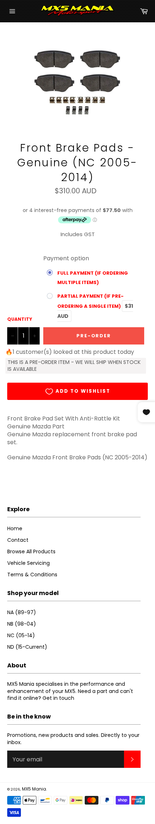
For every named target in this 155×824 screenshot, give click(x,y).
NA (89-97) (21, 612)
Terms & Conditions (32, 574)
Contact (17, 540)
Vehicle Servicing (28, 563)
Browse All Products (31, 551)
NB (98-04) (21, 623)
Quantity (19, 319)
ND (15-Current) (27, 646)
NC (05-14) (21, 635)
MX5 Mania (34, 789)
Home (14, 528)
